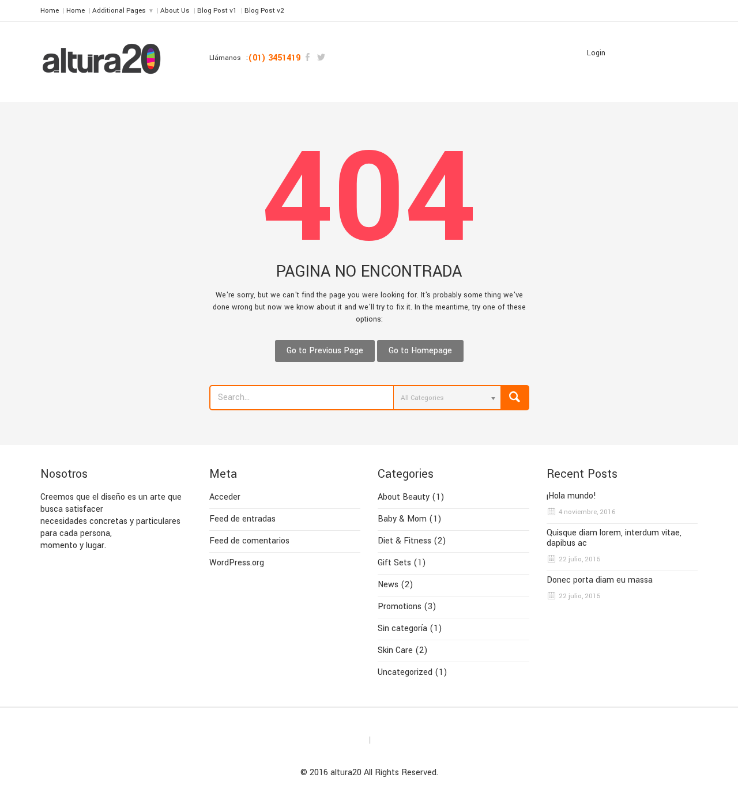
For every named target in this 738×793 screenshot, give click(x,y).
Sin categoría (402, 628)
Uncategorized (405, 672)
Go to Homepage (420, 351)
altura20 (346, 772)
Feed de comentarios (249, 541)
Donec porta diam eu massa (600, 580)
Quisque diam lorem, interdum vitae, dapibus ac (614, 538)
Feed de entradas (242, 519)
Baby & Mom (402, 519)
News (388, 585)
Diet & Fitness (404, 541)
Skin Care (395, 650)
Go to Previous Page (325, 351)
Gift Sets (394, 563)
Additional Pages (119, 11)
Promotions (399, 607)
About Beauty (404, 497)
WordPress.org (236, 563)
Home (49, 11)
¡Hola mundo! (571, 496)
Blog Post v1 (217, 11)
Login (596, 53)
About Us (175, 11)
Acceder (224, 497)
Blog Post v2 (264, 11)
